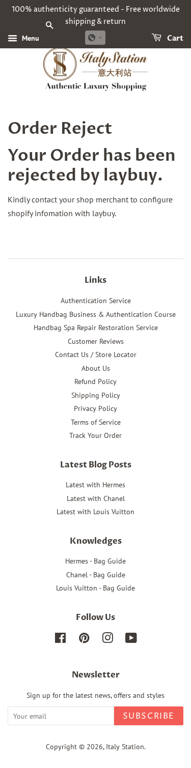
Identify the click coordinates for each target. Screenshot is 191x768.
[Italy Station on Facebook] (60, 639)
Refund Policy (95, 381)
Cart (174, 38)
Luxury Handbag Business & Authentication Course (96, 314)
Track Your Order (95, 435)
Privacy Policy (95, 408)
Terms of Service (96, 422)
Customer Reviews (96, 341)
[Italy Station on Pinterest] (84, 639)
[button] (95, 38)
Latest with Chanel (96, 498)
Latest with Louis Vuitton (95, 511)
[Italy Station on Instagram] (107, 639)
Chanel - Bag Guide (95, 574)
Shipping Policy (95, 395)
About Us (95, 368)
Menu (29, 38)
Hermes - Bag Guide (95, 561)
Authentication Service (96, 300)
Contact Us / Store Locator (96, 354)
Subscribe (149, 716)
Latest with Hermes (95, 484)
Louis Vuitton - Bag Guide (95, 588)
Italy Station (125, 746)
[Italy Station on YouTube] (131, 639)
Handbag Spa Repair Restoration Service (96, 327)
